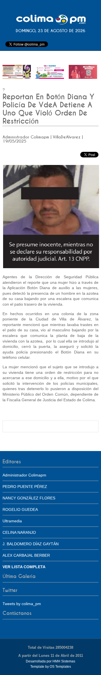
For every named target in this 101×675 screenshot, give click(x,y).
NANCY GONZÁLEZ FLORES (29, 498)
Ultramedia (12, 521)
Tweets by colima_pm (22, 603)
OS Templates (60, 667)
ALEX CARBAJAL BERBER (26, 555)
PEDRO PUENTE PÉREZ (25, 486)
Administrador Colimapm (24, 475)
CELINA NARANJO (19, 532)
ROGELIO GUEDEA (20, 509)
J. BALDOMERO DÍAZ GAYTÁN (31, 544)
